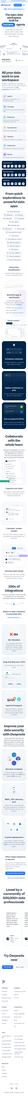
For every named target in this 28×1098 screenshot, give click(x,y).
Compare (4, 1076)
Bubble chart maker (20, 1045)
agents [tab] (20, 24)
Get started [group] (18, 5)
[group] (7, 967)
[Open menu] (24, 5)
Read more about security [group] (15, 873)
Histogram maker (6, 1057)
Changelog (5, 1020)
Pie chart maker (6, 1050)
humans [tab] (8, 24)
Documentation (6, 1017)
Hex (15, 1026)
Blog (3, 1067)
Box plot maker (19, 1036)
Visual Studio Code (19, 1023)
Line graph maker (6, 1047)
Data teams (5, 1001)
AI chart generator (7, 1041)
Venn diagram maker (20, 1049)
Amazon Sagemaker (19, 1013)
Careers (16, 994)
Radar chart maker (19, 1042)
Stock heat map (19, 1057)
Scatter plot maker (7, 1053)
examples (19, 304)
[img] (5, 166)
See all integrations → (14, 617)
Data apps (4, 994)
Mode (15, 1020)
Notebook (4, 991)
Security (4, 1023)
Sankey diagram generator (19, 1052)
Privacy (12, 1084)
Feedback (4, 1073)
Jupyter (16, 1010)
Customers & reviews (20, 991)
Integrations (5, 1010)
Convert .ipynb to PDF (6, 1036)
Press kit (16, 998)
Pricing (4, 1013)
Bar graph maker (6, 1044)
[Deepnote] (6, 5)
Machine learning (6, 998)
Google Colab (17, 1017)
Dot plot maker (19, 1039)
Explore (4, 1070)
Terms (16, 1084)
